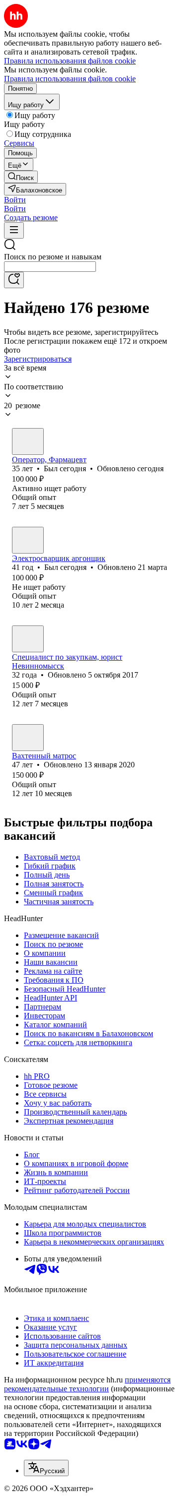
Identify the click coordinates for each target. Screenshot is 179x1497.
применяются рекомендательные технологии (87, 1384)
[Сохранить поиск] (14, 280)
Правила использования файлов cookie (70, 78)
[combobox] (50, 266)
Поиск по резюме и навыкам (52, 256)
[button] (15, 199)
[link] (21, 177)
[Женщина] (28, 638)
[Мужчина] (28, 441)
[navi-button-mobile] (14, 230)
